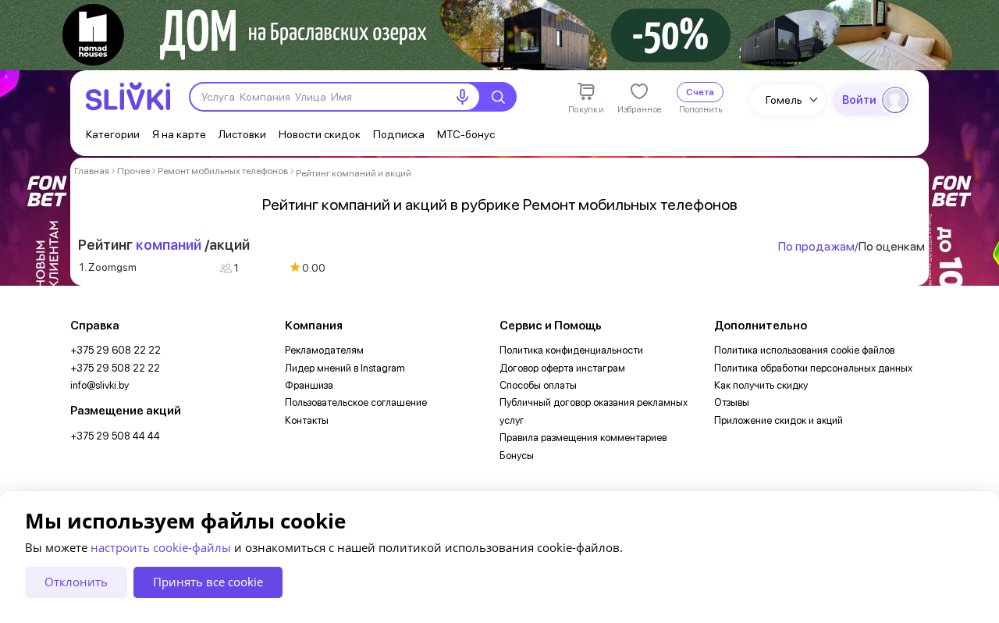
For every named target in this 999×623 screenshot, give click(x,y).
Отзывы (731, 402)
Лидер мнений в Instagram (345, 368)
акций (229, 245)
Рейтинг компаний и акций (353, 173)
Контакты (307, 420)
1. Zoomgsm (108, 267)
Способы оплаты (538, 385)
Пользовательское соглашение (356, 402)
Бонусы (517, 455)
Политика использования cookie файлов (804, 350)
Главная (91, 171)
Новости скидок (320, 134)
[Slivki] (128, 96)
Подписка (399, 134)
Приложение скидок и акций (778, 420)
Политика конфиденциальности (571, 350)
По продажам (816, 246)
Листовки (242, 134)
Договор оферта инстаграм (562, 368)
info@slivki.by (99, 385)
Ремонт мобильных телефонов (223, 171)
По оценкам (892, 246)
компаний (168, 245)
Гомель (784, 100)
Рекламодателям (324, 350)
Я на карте (179, 134)
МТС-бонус (466, 134)
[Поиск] (498, 96)
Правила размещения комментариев (583, 437)
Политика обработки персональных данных (813, 368)
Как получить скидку (761, 385)
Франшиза (309, 385)
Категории (113, 134)
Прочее (133, 171)
